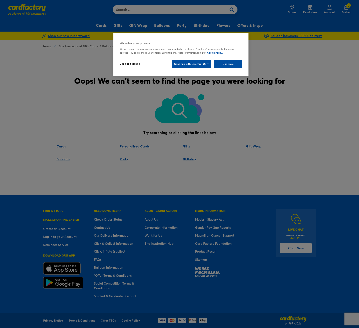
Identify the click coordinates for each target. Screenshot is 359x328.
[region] (180, 54)
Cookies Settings (130, 63)
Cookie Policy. (215, 52)
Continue (228, 63)
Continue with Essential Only (191, 63)
